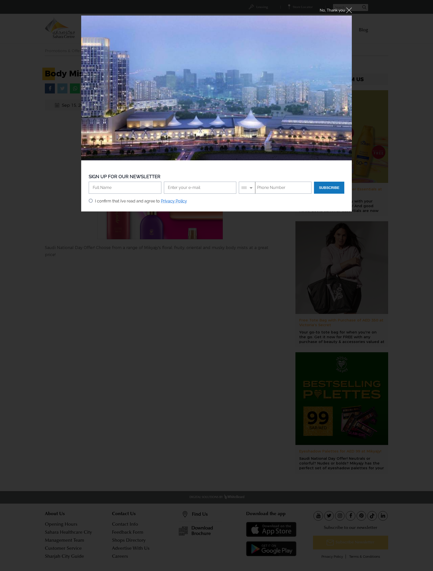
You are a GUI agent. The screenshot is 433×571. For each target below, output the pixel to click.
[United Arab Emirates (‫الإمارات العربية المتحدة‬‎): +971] (247, 187)
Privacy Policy (174, 201)
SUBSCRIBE (329, 188)
